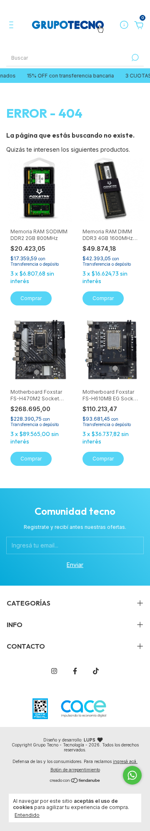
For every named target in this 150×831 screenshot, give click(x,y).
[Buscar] (134, 57)
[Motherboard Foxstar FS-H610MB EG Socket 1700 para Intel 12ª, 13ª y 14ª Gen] (111, 350)
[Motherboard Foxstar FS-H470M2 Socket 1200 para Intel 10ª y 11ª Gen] (39, 350)
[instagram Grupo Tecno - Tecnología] (54, 671)
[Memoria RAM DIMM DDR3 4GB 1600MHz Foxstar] (111, 189)
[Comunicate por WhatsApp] (132, 775)
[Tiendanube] (75, 781)
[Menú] (12, 26)
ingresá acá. (125, 761)
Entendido (27, 815)
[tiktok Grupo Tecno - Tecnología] (95, 671)
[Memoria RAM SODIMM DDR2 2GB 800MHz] (39, 189)
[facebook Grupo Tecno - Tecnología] (75, 671)
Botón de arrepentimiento (75, 769)
